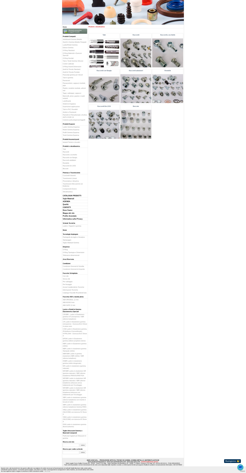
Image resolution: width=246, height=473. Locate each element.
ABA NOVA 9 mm (68, 302)
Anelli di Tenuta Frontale (71, 72)
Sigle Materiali (68, 199)
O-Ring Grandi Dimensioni (72, 66)
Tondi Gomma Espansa (71, 135)
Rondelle (66, 163)
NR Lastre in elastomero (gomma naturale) (74, 367)
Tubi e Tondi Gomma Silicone (73, 61)
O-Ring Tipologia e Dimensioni (73, 252)
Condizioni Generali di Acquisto (74, 269)
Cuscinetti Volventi (69, 175)
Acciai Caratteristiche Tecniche (73, 287)
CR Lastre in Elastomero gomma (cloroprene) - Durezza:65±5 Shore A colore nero (75, 324)
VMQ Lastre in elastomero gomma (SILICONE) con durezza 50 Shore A (75, 412)
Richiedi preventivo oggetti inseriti (75, 31)
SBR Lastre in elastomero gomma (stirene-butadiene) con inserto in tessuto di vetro (74, 400)
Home (65, 27)
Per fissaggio (67, 284)
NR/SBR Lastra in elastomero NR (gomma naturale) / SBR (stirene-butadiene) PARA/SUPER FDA (74, 373)
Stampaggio (67, 240)
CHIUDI (242, 471)
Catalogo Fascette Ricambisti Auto (75, 293)
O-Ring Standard (69, 50)
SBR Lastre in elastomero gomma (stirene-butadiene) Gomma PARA (74, 406)
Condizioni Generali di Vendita (73, 266)
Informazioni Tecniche (70, 290)
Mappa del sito (68, 213)
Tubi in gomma (68, 77)
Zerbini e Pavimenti (69, 112)
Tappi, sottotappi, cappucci (72, 93)
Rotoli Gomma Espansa (71, 129)
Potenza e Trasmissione (71, 173)
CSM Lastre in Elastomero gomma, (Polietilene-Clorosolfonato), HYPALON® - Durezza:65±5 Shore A (75, 332)
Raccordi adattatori (69, 160)
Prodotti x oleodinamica (71, 146)
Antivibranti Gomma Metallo (72, 39)
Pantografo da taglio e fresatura (74, 237)
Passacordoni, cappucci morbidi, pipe (74, 84)
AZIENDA (66, 201)
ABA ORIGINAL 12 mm (71, 300)
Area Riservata (68, 259)
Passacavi (66, 80)
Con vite (66, 276)
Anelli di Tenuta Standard (71, 69)
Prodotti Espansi (69, 124)
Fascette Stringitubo (70, 273)
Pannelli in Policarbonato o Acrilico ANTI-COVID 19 (75, 116)
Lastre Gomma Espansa (71, 127)
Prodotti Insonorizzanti (71, 139)
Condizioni (66, 263)
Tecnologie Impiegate (70, 234)
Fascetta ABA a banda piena (73, 297)
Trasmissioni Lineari (70, 178)
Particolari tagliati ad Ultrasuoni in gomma (74, 437)
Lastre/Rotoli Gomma (70, 45)
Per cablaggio (68, 281)
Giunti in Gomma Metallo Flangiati (74, 42)
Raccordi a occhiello (70, 155)
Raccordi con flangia (70, 157)
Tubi (64, 149)
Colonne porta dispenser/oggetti (74, 120)
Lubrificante (67, 101)
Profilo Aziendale (69, 216)
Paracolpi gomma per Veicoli (73, 75)
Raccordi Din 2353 (69, 166)
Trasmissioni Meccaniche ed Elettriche (73, 185)
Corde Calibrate (68, 64)
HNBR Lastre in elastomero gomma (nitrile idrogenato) (72, 362)
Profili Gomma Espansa (71, 132)
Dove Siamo (67, 210)
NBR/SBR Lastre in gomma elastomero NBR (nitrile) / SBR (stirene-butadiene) (73, 356)
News (65, 230)
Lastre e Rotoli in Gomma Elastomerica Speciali (72, 310)
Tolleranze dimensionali (71, 255)
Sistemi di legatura (69, 104)
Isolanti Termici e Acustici (71, 142)
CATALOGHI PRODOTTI (72, 196)
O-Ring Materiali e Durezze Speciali (72, 54)
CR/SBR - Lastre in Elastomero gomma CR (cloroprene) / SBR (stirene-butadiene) (73, 317)
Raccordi (66, 152)
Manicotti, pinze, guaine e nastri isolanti (74, 97)
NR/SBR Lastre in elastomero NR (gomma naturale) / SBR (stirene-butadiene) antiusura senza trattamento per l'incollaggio (74, 381)
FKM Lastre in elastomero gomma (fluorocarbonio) (74, 426)
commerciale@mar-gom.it (149, 461)
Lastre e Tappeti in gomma (72, 226)
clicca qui (47, 471)
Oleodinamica (68, 192)
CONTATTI (67, 207)
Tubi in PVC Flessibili (70, 109)
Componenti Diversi (70, 189)
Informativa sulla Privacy (73, 219)
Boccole (65, 168)
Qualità (65, 204)
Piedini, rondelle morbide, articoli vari (74, 89)
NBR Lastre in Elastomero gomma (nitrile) (74, 345)
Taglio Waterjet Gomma (71, 242)
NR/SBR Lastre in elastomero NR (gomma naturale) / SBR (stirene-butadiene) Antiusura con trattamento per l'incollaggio (74, 391)
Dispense (66, 247)
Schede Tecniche (69, 223)
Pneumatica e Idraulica (71, 181)
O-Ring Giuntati (68, 58)
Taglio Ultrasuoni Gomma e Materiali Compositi (72, 432)
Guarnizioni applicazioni (71, 106)
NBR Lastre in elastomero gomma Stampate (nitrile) (74, 350)
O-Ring (65, 249)
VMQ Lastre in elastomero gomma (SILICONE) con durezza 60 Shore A (75, 419)
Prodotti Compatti (69, 36)
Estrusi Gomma (68, 47)
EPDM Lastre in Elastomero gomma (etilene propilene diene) (74, 340)
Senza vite (66, 279)
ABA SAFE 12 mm (69, 305)
